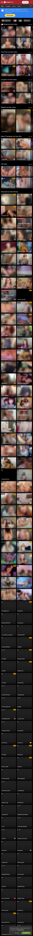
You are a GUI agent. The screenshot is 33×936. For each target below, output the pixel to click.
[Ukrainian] (20, 20)
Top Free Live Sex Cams (9, 52)
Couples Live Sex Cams (9, 79)
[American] (15, 20)
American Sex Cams (10, 24)
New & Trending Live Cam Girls (11, 136)
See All (30, 24)
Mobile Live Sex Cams (8, 107)
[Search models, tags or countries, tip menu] (30, 6)
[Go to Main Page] (10, 2)
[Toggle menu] (2, 2)
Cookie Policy (20, 929)
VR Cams (4, 164)
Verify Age (10, 15)
